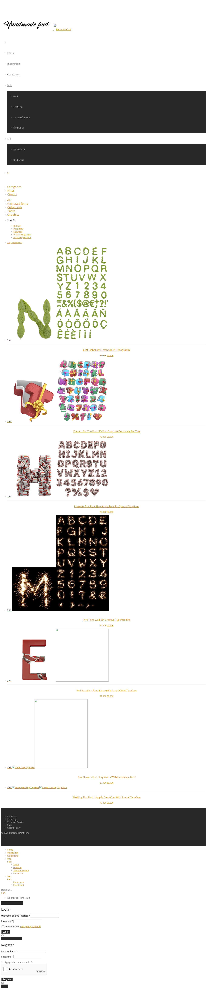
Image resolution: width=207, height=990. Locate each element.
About (16, 96)
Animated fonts (18, 203)
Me (9, 138)
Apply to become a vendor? (18, 962)
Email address (9, 951)
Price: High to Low (22, 237)
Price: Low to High (22, 234)
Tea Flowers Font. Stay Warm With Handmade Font (106, 777)
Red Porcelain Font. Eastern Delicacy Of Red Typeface (107, 690)
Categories (14, 187)
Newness (17, 231)
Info (9, 85)
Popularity (18, 228)
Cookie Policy (13, 827)
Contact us (18, 127)
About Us (11, 816)
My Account (19, 149)
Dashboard (18, 159)
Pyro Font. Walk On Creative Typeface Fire (106, 619)
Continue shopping (12, 903)
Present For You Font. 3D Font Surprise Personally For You (106, 431)
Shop (9, 824)
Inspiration (13, 63)
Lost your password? (30, 926)
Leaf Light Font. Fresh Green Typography (106, 350)
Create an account (11, 938)
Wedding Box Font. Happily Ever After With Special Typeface (106, 797)
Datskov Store (21, 427)
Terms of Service (21, 117)
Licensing (17, 106)
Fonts (10, 53)
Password (7, 921)
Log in (5, 931)
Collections (13, 74)
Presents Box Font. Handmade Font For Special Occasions (106, 506)
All (8, 200)
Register (7, 979)
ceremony (14, 242)
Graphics (13, 214)
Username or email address (15, 915)
